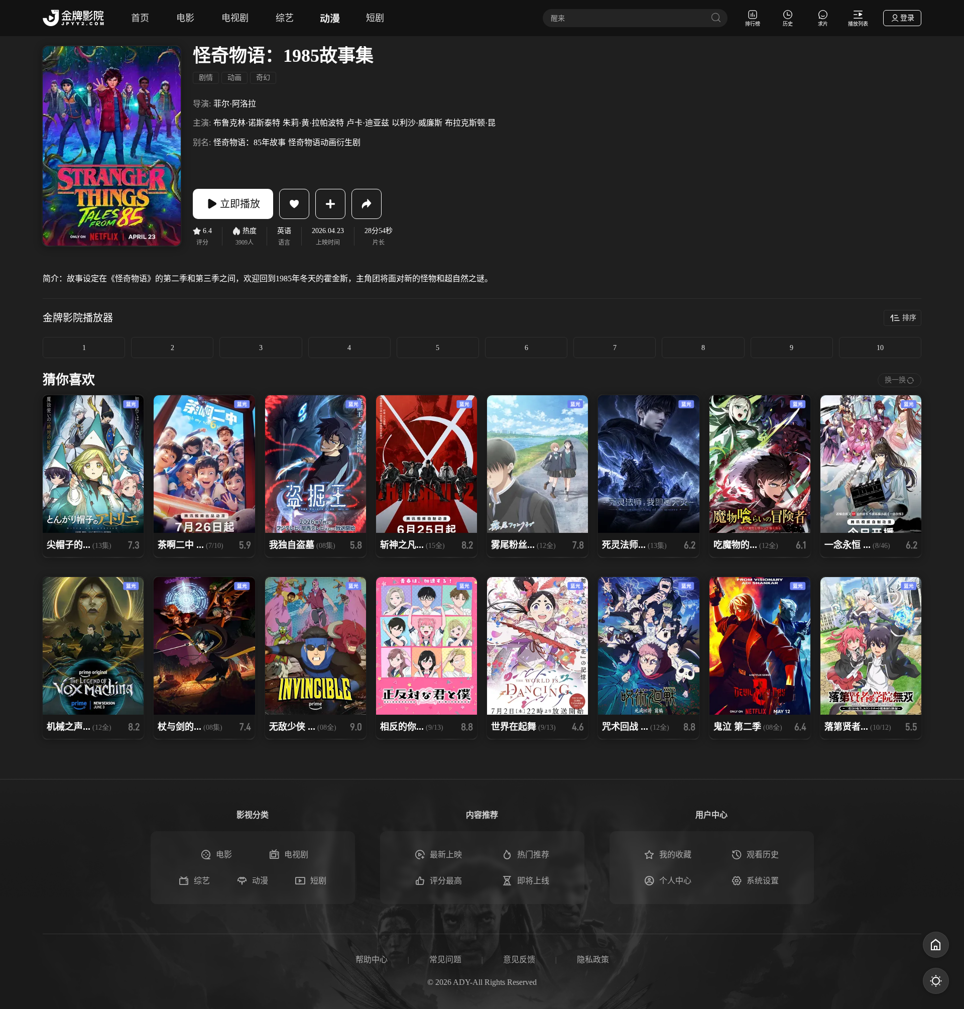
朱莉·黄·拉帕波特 (313, 123)
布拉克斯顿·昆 (470, 123)
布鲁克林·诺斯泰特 (246, 123)
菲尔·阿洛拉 (234, 103)
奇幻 (263, 77)
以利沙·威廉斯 (417, 123)
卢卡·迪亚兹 (367, 123)
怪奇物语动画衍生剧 (324, 142)
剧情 (206, 77)
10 (880, 348)
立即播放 (240, 203)
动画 (234, 77)
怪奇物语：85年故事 (249, 142)
